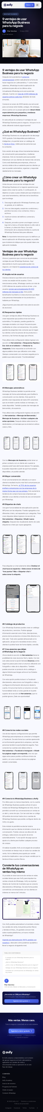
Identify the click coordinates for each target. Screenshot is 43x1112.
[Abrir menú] (37, 5)
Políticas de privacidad (21, 1103)
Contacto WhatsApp (9, 1093)
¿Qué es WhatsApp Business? (15, 962)
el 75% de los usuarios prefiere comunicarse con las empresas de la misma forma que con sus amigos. (19, 488)
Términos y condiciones (28, 1101)
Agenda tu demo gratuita (20, 1031)
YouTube (31, 1108)
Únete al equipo (7, 1090)
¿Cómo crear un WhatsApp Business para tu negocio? (22, 965)
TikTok (24, 1108)
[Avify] (8, 5)
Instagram (8, 1108)
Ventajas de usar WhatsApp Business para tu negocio (22, 968)
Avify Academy (7, 1080)
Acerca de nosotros (9, 1083)
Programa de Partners (9, 1087)
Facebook (17, 1108)
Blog (3, 1077)
